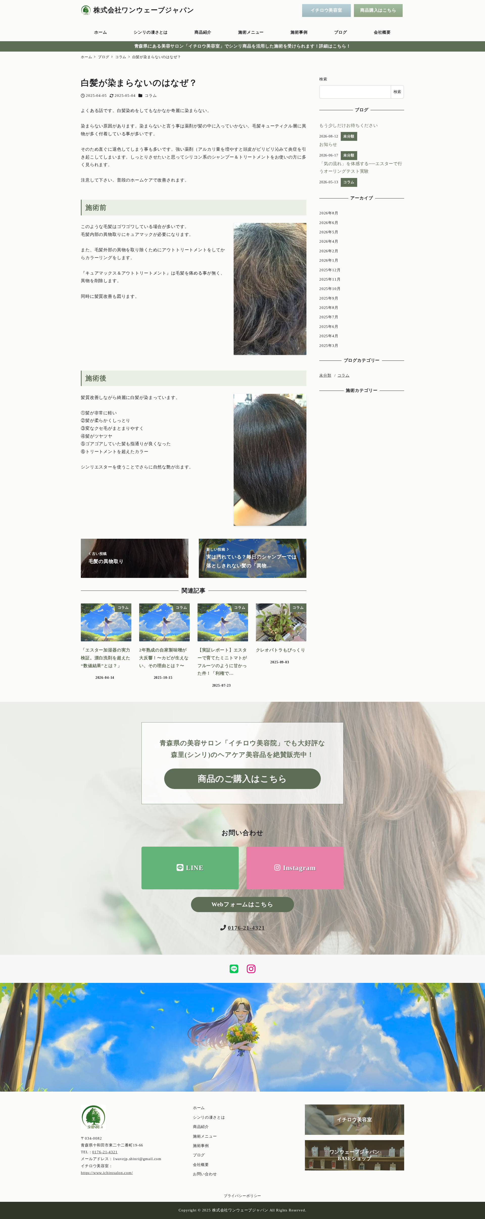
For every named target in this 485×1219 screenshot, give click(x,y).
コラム (151, 96)
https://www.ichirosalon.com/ (107, 1173)
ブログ (199, 1155)
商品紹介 (201, 1127)
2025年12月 (330, 270)
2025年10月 (330, 289)
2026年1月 (328, 260)
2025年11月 (330, 279)
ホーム (199, 1108)
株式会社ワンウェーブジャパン (143, 10)
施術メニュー (205, 1136)
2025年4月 (328, 336)
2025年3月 (328, 346)
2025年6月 (328, 327)
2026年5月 (328, 232)
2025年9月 (328, 298)
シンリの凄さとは (209, 1117)
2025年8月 (328, 308)
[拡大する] (299, 229)
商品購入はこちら (378, 10)
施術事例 (201, 1146)
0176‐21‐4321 (104, 1152)
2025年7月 (328, 317)
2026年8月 (328, 213)
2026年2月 (328, 251)
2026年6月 (328, 223)
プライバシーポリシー (242, 1196)
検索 (323, 79)
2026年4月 (328, 241)
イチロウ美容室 (326, 10)
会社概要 (201, 1165)
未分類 (325, 376)
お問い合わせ (205, 1174)
